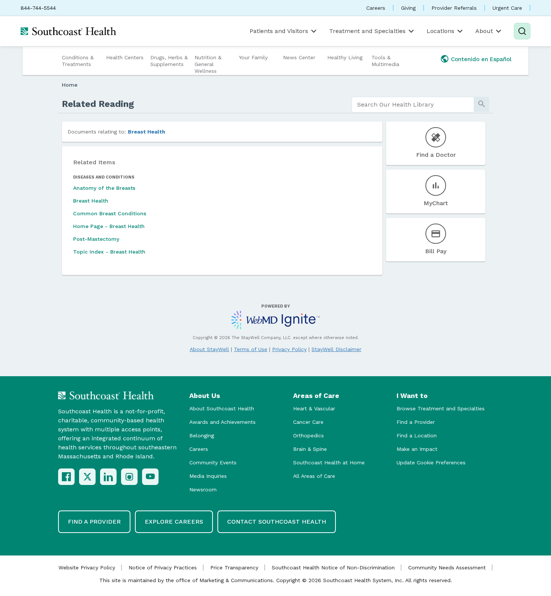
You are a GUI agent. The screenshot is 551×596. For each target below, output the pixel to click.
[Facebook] (66, 476)
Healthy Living (344, 57)
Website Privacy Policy (86, 567)
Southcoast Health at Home (329, 462)
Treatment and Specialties (367, 31)
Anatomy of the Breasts (104, 188)
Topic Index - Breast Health (109, 252)
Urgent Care (507, 8)
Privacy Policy (289, 349)
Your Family (253, 57)
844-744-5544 (38, 8)
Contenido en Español (481, 59)
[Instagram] (129, 476)
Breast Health (146, 132)
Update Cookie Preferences (431, 462)
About (484, 31)
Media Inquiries (208, 476)
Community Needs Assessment (447, 567)
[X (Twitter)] (87, 476)
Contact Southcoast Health (276, 521)
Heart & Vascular (314, 408)
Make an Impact (417, 449)
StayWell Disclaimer (336, 349)
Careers (375, 8)
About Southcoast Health (221, 408)
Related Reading (98, 104)
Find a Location (417, 435)
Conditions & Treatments (78, 60)
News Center (299, 57)
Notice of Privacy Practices (163, 567)
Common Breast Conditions (109, 213)
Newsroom (203, 489)
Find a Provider (416, 422)
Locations (440, 31)
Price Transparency (234, 567)
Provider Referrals (454, 8)
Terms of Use (250, 349)
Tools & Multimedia (385, 60)
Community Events (213, 462)
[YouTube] (150, 476)
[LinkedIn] (108, 476)
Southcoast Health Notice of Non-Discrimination (333, 567)
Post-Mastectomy (96, 239)
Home (70, 85)
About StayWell (209, 349)
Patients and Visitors (279, 31)
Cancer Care (308, 422)
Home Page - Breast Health (109, 226)
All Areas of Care (314, 476)
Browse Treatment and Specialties (441, 408)
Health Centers (125, 57)
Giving (408, 8)
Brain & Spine (310, 449)
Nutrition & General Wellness (208, 64)
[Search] (522, 31)
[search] (412, 105)
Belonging (201, 435)
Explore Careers (174, 521)
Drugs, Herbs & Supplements (169, 60)
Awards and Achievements (222, 422)
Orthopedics (308, 435)
